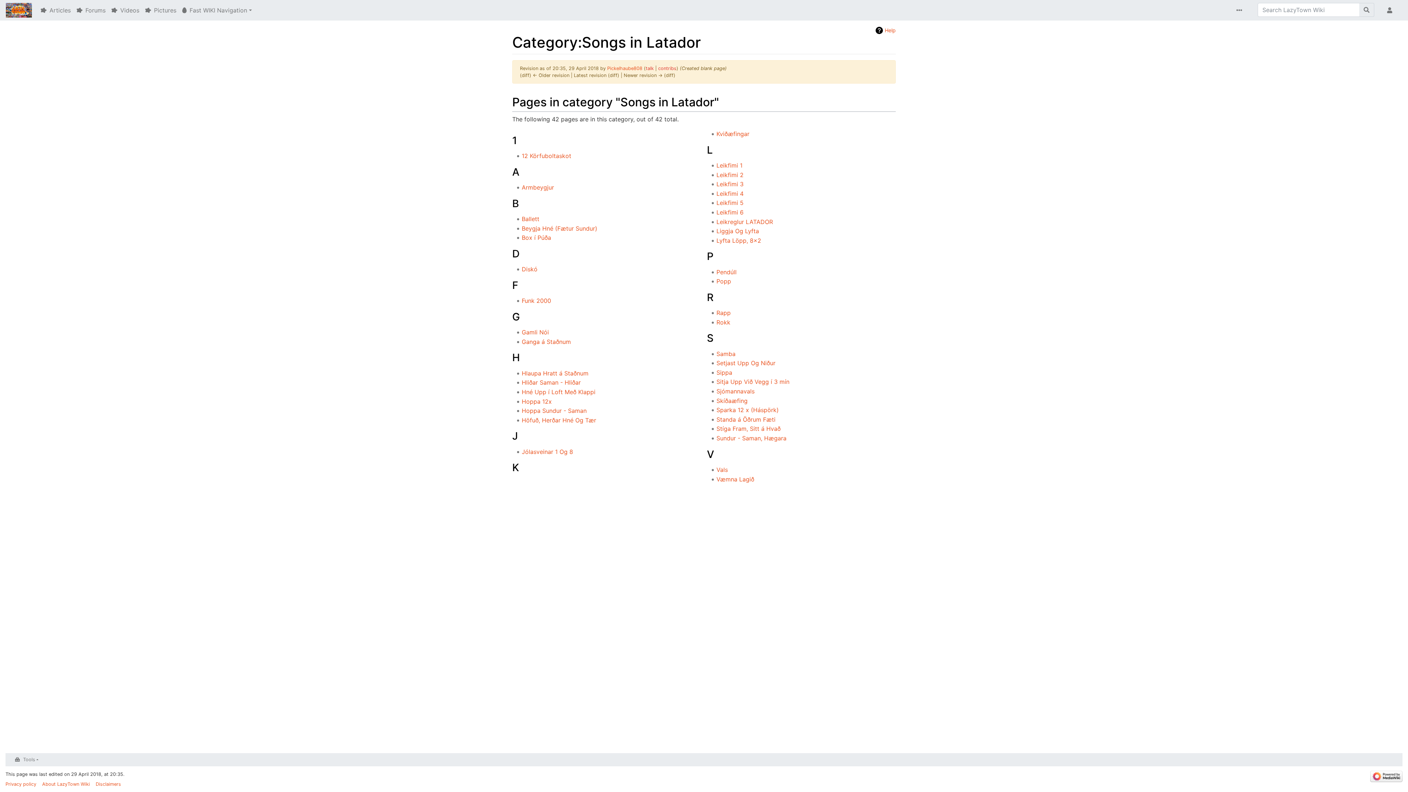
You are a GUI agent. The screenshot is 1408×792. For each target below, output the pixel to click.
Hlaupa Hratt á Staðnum (555, 373)
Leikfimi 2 (730, 175)
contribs (667, 68)
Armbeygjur (538, 187)
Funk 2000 (536, 300)
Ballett (530, 219)
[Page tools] (1241, 10)
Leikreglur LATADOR (744, 221)
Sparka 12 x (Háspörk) (747, 410)
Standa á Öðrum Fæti (746, 419)
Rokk (723, 322)
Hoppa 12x (537, 401)
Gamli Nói (535, 332)
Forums (95, 10)
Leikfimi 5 (730, 202)
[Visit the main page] (19, 11)
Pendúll (726, 272)
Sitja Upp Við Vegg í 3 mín (752, 381)
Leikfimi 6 (730, 212)
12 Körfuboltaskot (546, 156)
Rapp (723, 312)
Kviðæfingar (732, 134)
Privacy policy (21, 784)
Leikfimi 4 (730, 193)
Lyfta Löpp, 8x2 (738, 240)
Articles (60, 10)
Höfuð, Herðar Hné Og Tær (559, 420)
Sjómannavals (735, 391)
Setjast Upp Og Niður (746, 363)
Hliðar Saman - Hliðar (551, 382)
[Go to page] (1366, 10)
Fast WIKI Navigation (218, 10)
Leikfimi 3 (730, 184)
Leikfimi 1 (729, 165)
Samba (726, 354)
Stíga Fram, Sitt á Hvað (748, 428)
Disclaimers (108, 784)
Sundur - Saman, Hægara (751, 438)
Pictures (165, 10)
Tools (29, 759)
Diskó (530, 269)
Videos (129, 10)
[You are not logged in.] (1391, 10)
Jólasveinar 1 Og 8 (547, 451)
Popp (723, 281)
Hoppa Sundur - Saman (554, 410)
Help (890, 30)
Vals (722, 469)
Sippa (724, 372)
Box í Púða (536, 237)
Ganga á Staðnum (546, 341)
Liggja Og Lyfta (737, 231)
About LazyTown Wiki (66, 784)
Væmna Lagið (735, 479)
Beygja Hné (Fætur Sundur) (559, 228)
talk (650, 68)
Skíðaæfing (732, 400)
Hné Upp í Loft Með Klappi (558, 392)
